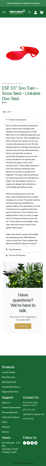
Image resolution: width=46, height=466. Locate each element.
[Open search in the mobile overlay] (29, 12)
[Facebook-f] (24, 443)
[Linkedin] (32, 443)
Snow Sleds (6, 83)
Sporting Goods (17, 83)
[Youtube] (35, 443)
